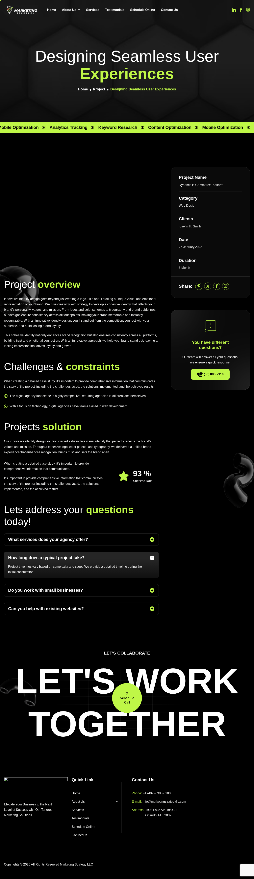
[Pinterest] (198, 286)
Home (51, 10)
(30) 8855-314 (214, 374)
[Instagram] (248, 10)
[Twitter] (234, 10)
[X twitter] (207, 286)
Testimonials (114, 10)
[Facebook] (241, 10)
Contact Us (169, 10)
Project (99, 89)
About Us (69, 10)
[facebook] (216, 286)
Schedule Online (142, 10)
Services (92, 10)
